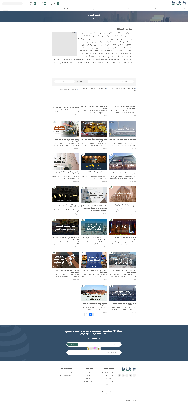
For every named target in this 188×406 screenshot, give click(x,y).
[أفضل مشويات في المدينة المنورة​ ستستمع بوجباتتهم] (65, 227)
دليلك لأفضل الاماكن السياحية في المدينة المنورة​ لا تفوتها (95, 238)
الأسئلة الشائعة (89, 379)
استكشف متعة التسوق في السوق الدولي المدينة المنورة (123, 107)
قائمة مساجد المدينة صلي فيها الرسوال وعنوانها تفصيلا (124, 271)
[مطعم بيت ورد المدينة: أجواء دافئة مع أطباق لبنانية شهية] (122, 161)
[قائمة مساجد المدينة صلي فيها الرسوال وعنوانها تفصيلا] (122, 260)
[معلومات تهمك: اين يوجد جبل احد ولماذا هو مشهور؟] (94, 293)
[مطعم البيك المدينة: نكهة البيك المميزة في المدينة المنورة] (94, 129)
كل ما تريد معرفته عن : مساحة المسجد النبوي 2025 (124, 304)
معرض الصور (96, 9)
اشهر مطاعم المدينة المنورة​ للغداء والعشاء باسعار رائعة (94, 271)
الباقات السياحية (110, 379)
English (5, 9)
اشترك (73, 344)
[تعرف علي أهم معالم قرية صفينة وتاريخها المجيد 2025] (65, 260)
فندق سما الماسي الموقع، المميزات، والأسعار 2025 (68, 205)
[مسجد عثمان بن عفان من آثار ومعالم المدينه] (65, 97)
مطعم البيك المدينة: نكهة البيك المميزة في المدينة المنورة (94, 140)
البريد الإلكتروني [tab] (94, 338)
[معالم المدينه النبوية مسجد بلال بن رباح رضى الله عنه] (122, 129)
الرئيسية (184, 9)
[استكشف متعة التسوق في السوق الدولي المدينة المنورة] (122, 96)
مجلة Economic (110, 394)
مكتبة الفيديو (65, 9)
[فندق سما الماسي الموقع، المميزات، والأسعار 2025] (65, 194)
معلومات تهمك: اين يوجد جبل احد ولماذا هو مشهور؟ (95, 304)
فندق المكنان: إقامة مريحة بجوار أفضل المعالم (125, 238)
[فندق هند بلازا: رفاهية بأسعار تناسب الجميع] (94, 195)
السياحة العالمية (110, 376)
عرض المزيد (133, 115)
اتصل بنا (35, 9)
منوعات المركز (111, 388)
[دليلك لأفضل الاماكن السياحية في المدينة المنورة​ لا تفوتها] (94, 227)
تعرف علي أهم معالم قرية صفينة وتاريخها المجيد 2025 (66, 271)
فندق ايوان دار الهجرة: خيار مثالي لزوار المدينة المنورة (67, 173)
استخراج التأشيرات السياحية (107, 385)
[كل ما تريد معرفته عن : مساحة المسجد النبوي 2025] (122, 293)
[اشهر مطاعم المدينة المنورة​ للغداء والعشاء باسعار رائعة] (94, 260)
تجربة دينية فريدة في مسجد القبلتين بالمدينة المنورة (94, 107)
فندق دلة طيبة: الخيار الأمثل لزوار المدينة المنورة (124, 205)
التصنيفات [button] (126, 9)
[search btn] (20, 3)
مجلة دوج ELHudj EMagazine (106, 391)
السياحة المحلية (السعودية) (107, 372)
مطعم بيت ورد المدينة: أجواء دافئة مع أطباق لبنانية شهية (124, 173)
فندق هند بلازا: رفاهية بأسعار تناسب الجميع (94, 205)
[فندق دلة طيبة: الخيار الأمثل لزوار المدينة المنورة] (122, 194)
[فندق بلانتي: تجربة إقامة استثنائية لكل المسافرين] (94, 161)
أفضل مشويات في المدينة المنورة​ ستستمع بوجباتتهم (66, 238)
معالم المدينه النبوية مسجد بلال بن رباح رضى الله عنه (122, 140)
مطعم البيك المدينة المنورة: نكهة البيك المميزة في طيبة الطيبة (67, 140)
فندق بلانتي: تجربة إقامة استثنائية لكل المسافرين (96, 173)
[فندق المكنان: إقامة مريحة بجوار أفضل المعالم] (122, 227)
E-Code (112, 382)
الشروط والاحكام (89, 376)
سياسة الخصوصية (88, 382)
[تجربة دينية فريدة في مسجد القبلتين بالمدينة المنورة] (94, 96)
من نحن (155, 9)
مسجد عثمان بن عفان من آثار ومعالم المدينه (66, 107)
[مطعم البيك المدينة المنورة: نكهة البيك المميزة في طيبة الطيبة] (65, 129)
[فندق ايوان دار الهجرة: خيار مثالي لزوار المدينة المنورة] (65, 161)
